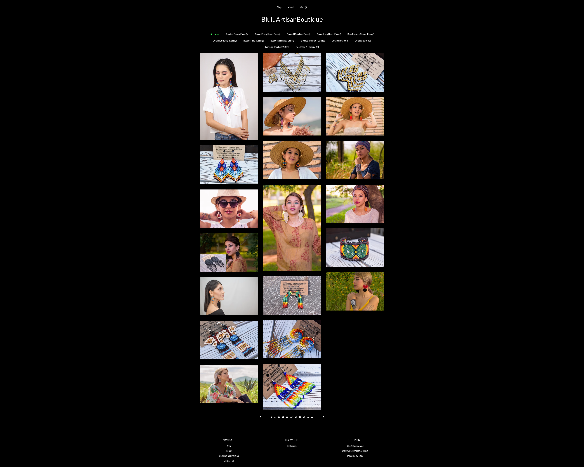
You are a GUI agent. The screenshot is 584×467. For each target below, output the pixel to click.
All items (214, 34)
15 (300, 416)
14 (296, 416)
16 (304, 416)
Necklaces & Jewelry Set (307, 47)
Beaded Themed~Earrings (313, 40)
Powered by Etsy (355, 456)
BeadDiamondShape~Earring (361, 34)
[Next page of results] (323, 416)
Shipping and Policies (229, 456)
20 (312, 416)
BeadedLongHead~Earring (329, 34)
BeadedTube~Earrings (253, 40)
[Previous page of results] (261, 416)
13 (291, 416)
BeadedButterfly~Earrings (225, 40)
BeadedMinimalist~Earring (282, 40)
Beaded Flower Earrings (237, 34)
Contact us (229, 460)
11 (283, 416)
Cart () (303, 7)
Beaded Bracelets (340, 40)
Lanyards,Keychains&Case (277, 47)
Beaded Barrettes (363, 40)
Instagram (292, 446)
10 (279, 416)
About (291, 7)
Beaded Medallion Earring (298, 34)
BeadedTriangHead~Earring (267, 34)
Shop (279, 7)
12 (287, 416)
